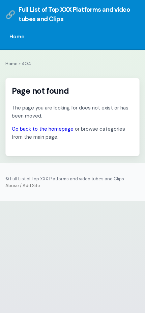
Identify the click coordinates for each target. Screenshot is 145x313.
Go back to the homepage (43, 129)
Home (17, 36)
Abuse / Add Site (22, 185)
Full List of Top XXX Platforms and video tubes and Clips (67, 14)
